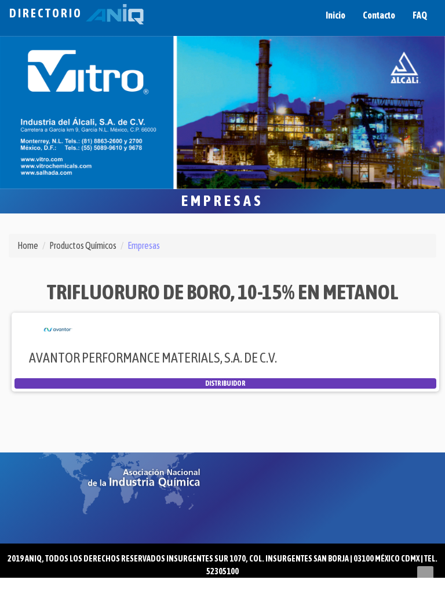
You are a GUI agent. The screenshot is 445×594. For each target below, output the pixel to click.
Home (27, 245)
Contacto (379, 15)
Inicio (335, 15)
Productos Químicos (82, 245)
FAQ (420, 15)
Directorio (47, 13)
